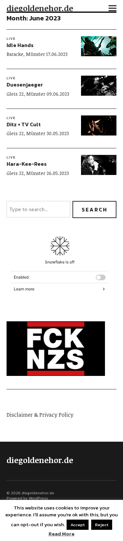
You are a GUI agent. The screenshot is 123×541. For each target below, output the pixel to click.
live (11, 38)
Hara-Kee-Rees (27, 164)
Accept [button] (78, 525)
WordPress (38, 498)
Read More (61, 533)
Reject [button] (101, 525)
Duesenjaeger (25, 84)
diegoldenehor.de (40, 8)
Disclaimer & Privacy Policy (40, 414)
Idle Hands (20, 45)
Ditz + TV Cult (24, 124)
